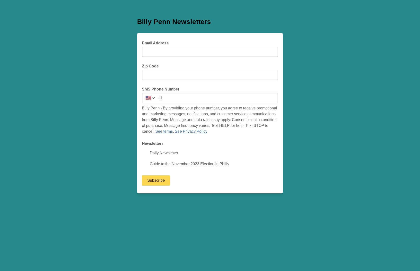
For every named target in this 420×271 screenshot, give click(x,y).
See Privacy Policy (191, 131)
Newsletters (153, 143)
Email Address (157, 42)
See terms (164, 131)
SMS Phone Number (160, 89)
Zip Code (150, 66)
